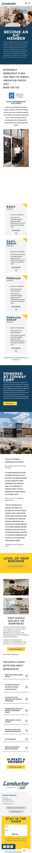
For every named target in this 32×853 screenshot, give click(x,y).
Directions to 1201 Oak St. (15, 808)
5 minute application (15, 566)
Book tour (9, 403)
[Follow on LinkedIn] (11, 846)
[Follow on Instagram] (8, 846)
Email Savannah (15, 649)
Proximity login (15, 811)
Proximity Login (15, 767)
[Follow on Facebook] (4, 846)
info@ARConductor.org (8, 803)
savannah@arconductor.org (10, 654)
